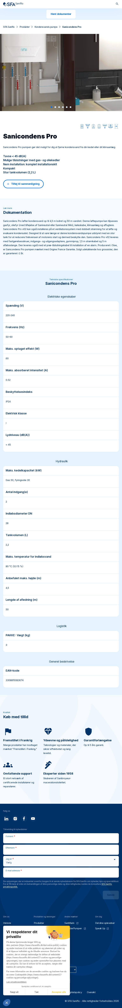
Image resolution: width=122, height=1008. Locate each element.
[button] (51, 107)
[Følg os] (6, 818)
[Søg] (117, 4)
